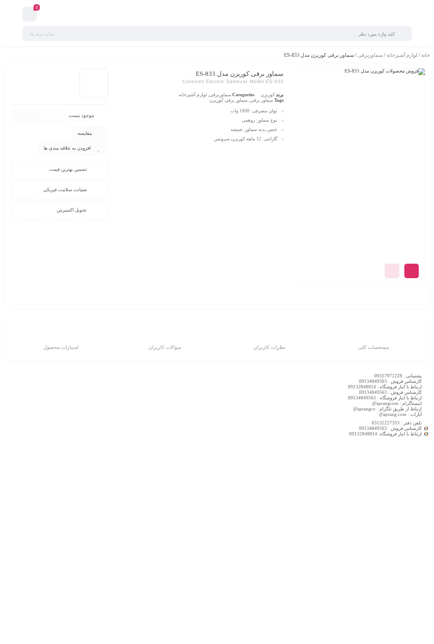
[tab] (373, 341)
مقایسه (85, 133)
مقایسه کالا (310, 459)
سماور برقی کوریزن (228, 100)
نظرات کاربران (269, 347)
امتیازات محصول (60, 347)
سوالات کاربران (164, 347)
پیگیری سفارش (198, 490)
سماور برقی (261, 100)
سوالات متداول (198, 469)
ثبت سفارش (201, 459)
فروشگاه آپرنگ (306, 469)
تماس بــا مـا (309, 480)
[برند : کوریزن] (93, 83)
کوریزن (268, 94)
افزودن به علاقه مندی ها (67, 148)
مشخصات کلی (373, 347)
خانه (425, 55)
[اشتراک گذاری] (411, 271)
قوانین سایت (201, 480)
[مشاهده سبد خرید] (29, 15)
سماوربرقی (370, 55)
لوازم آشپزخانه (402, 55)
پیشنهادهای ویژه (305, 490)
